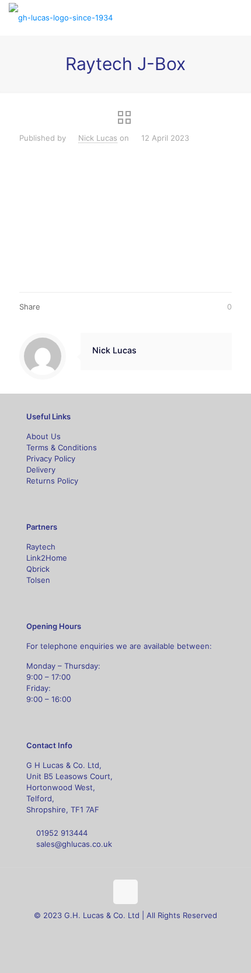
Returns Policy (52, 480)
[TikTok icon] (150, 931)
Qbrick (38, 569)
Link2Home (46, 557)
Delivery (40, 469)
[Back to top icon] (125, 892)
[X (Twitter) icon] (113, 931)
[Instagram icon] (138, 931)
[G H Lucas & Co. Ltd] (61, 17)
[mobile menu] (235, 17)
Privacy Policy (50, 458)
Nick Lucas (97, 138)
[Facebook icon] (101, 931)
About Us (43, 436)
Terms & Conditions (61, 447)
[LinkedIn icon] (125, 931)
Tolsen (38, 580)
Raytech (40, 546)
